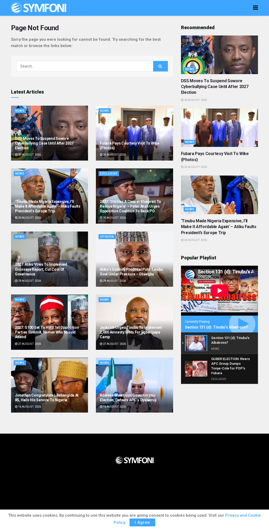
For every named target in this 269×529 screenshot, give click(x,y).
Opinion (107, 236)
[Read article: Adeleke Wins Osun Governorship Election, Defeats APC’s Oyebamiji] (134, 385)
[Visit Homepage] (38, 8)
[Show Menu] (255, 8)
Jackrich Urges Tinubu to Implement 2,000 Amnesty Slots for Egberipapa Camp (131, 332)
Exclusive (108, 173)
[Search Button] (160, 66)
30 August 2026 (29, 154)
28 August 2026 (114, 281)
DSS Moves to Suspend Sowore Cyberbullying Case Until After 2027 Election (44, 143)
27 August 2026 (29, 344)
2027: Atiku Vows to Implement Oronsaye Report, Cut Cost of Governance (41, 269)
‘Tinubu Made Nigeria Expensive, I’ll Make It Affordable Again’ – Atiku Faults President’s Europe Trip (47, 206)
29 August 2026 (29, 281)
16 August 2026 (29, 406)
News (19, 110)
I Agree (142, 522)
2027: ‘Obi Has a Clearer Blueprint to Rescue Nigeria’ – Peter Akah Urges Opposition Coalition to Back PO (130, 206)
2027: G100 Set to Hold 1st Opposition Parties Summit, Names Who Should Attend (47, 332)
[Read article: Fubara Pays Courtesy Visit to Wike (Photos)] (134, 133)
